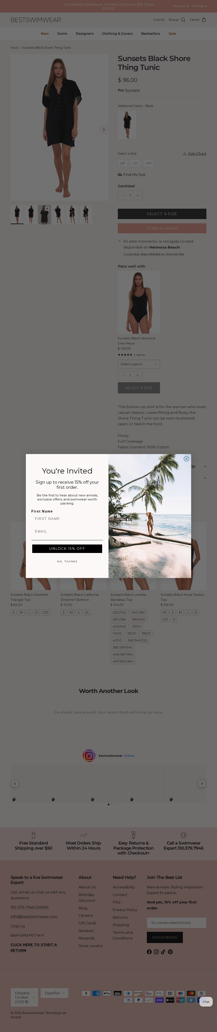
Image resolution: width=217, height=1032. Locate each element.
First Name (42, 511)
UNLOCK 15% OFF (67, 549)
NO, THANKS (67, 561)
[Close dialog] (186, 458)
